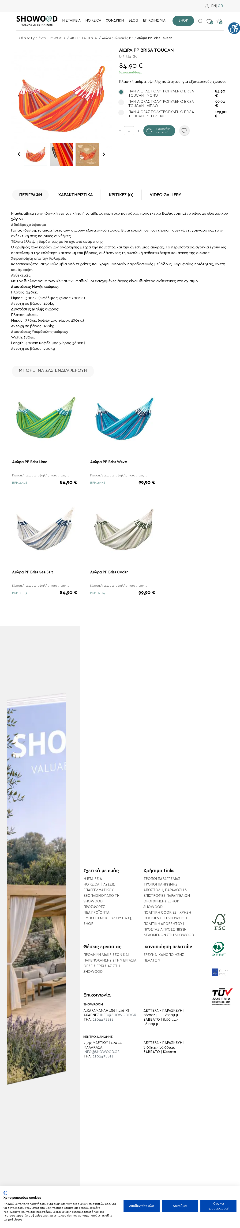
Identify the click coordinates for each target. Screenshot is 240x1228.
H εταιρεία (92, 879)
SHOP (88, 924)
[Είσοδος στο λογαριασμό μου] (207, 6)
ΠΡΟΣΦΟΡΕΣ (94, 907)
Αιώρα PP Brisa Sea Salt (32, 572)
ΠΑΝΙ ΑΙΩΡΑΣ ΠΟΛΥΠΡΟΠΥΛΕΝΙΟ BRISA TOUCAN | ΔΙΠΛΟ (176, 104)
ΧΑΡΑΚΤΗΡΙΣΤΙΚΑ (75, 195)
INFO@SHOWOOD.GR (118, 1015)
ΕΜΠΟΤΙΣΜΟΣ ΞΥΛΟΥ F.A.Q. (108, 918)
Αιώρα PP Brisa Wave (108, 462)
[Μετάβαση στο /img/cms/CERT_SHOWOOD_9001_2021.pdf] (222, 1003)
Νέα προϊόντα (96, 912)
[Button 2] (200, 21)
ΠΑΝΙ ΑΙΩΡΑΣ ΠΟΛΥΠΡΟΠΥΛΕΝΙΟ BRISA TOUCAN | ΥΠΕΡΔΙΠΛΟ (177, 114)
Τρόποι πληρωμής (160, 884)
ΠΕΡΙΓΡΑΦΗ (30, 195)
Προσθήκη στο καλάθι (163, 130)
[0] (209, 18)
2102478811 (103, 1019)
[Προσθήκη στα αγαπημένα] (184, 130)
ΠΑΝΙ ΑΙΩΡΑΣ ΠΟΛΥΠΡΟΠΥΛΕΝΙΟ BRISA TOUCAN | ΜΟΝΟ (176, 93)
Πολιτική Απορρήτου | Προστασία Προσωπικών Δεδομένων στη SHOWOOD (168, 929)
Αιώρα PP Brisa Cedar (109, 572)
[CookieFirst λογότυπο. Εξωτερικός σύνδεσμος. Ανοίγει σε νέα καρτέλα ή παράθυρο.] (5, 1193)
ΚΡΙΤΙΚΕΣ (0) (121, 195)
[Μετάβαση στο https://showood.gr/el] (37, 21)
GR (220, 6)
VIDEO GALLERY (165, 195)
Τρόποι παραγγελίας (161, 879)
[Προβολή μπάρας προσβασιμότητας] (234, 28)
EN (213, 6)
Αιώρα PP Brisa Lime (29, 462)
